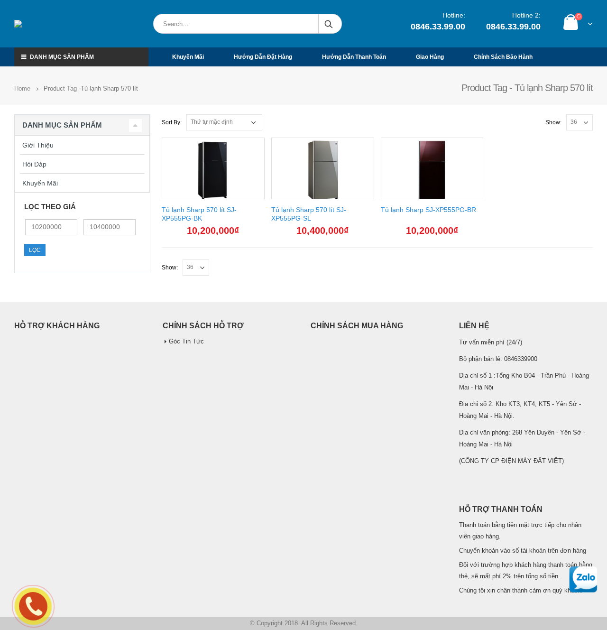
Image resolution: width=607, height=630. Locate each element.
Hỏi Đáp (34, 164)
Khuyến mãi (188, 57)
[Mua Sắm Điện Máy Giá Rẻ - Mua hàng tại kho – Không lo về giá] (59, 24)
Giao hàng (430, 57)
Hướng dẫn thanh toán (354, 57)
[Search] (329, 23)
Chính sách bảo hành (503, 57)
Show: (553, 122)
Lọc (35, 250)
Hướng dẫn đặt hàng (263, 57)
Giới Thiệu (38, 145)
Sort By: (172, 122)
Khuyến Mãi (40, 183)
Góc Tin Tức (186, 341)
